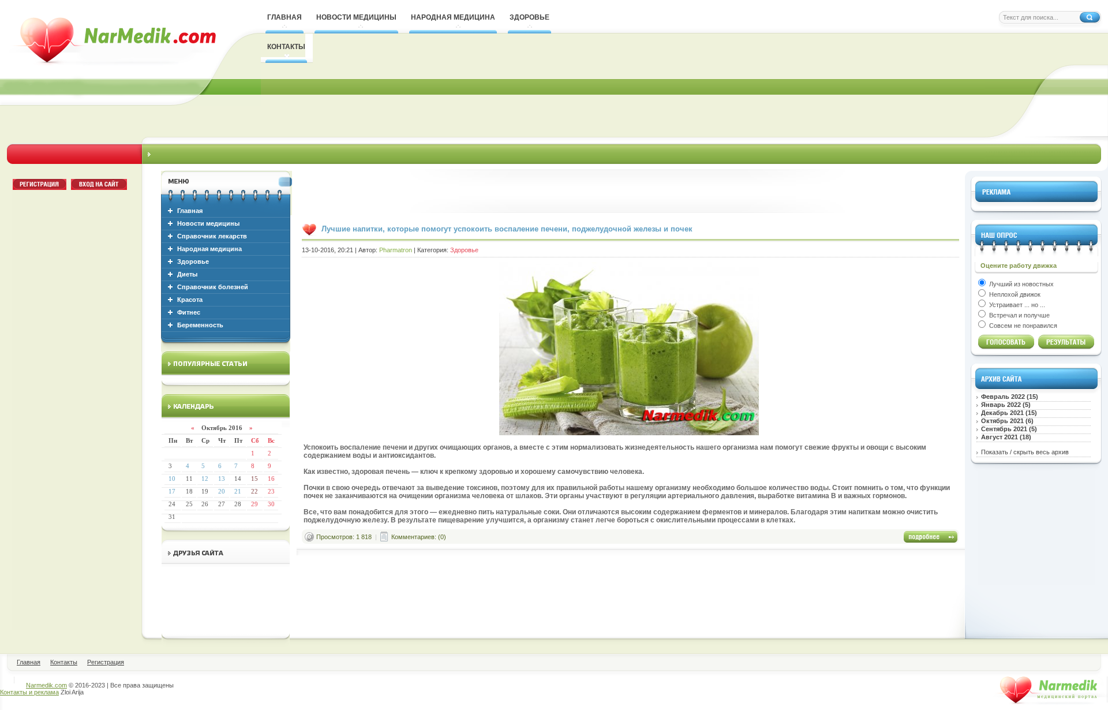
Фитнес (188, 312)
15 (254, 478)
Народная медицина (209, 248)
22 (254, 491)
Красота (190, 299)
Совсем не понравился (1022, 325)
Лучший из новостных (1020, 284)
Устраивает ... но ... (1016, 304)
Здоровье (193, 261)
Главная (190, 210)
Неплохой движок (1013, 294)
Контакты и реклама (29, 692)
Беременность (200, 325)
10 (172, 478)
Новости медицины (208, 223)
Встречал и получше (1018, 315)
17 (172, 491)
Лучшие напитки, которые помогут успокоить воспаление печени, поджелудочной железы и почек (506, 229)
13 (221, 478)
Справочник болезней (212, 286)
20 (221, 491)
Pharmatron (395, 249)
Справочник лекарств (212, 236)
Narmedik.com (46, 685)
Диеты (187, 274)
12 (204, 478)
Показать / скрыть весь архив (1025, 452)
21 (237, 491)
